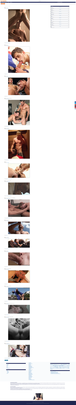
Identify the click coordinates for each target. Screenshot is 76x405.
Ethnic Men (30, 365)
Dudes (7, 370)
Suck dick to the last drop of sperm (9, 303)
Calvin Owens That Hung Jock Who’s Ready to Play (55, 373)
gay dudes (61, 365)
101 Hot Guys (30, 378)
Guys (7, 366)
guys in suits (7, 237)
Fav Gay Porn (30, 371)
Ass (57, 364)
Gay (58, 365)
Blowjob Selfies (7, 128)
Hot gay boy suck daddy (8, 98)
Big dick (65, 364)
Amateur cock (52, 364)
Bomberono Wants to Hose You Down (54, 372)
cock (69, 364)
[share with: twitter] (75, 103)
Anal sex (56, 364)
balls (58, 364)
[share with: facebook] (75, 102)
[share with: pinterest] (75, 107)
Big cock (62, 364)
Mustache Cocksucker (8, 268)
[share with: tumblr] (75, 106)
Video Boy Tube (30, 377)
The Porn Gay (30, 375)
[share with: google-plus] (75, 104)
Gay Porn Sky (30, 362)
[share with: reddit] (75, 108)
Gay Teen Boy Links (30, 376)
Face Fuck (6, 7)
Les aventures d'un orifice (31, 367)
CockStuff (30, 369)
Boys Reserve (30, 372)
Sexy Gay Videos (30, 373)
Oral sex (7, 266)
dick (57, 365)
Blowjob (7, 365)
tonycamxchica (7, 343)
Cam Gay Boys (3, 1)
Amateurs (8, 364)
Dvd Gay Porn (30, 370)
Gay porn (68, 365)
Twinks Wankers (30, 366)
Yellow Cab (30, 364)
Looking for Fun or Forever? (53, 371)
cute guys (55, 365)
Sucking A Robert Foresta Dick (9, 316)
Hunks (7, 373)
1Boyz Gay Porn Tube (31, 374)
